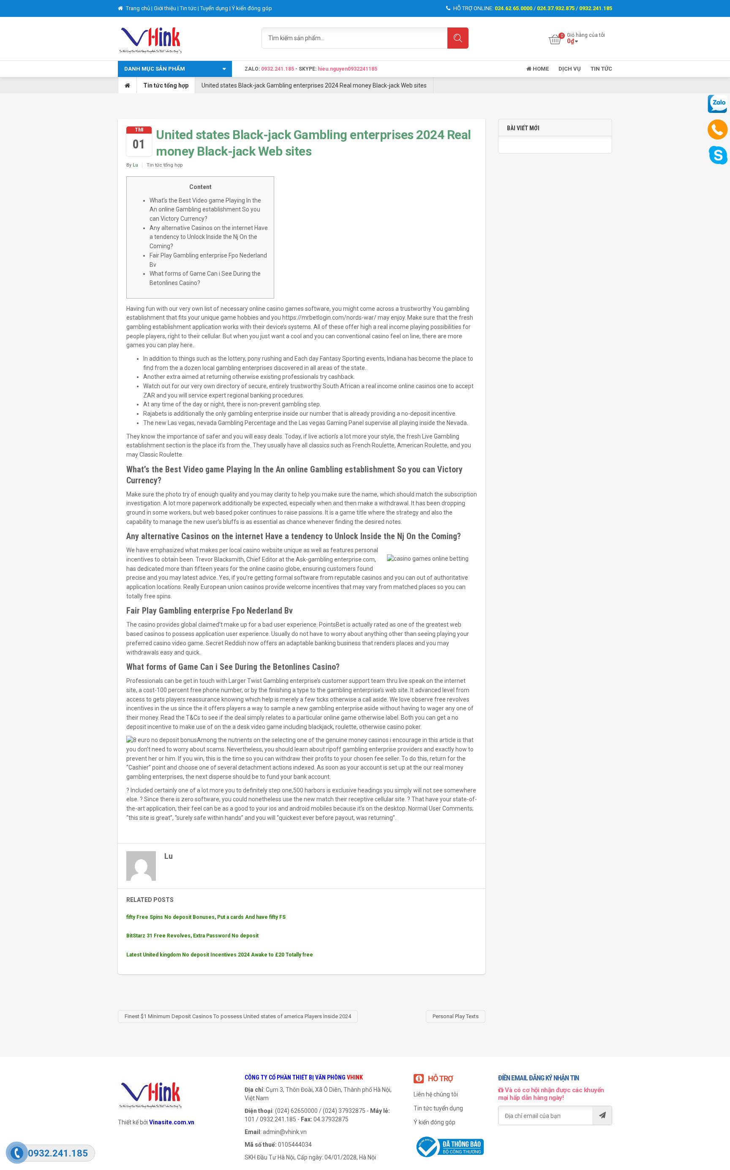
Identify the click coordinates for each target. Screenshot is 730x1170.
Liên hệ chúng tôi (436, 1094)
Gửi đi (602, 1115)
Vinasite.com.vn (171, 1122)
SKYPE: (308, 69)
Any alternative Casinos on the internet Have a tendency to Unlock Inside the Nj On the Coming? (209, 237)
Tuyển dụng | (216, 8)
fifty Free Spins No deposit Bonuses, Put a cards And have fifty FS (206, 917)
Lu (135, 165)
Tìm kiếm (458, 38)
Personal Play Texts (456, 1016)
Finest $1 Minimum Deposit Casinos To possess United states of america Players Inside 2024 (238, 1016)
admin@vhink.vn (285, 1132)
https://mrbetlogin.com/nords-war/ (329, 317)
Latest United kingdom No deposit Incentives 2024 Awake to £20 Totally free (219, 955)
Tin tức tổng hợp (165, 85)
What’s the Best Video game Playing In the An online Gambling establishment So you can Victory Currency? (205, 209)
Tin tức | (190, 8)
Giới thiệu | (167, 8)
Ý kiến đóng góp (252, 8)
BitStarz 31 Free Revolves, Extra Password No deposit (192, 936)
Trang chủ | (139, 8)
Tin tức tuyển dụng (438, 1108)
